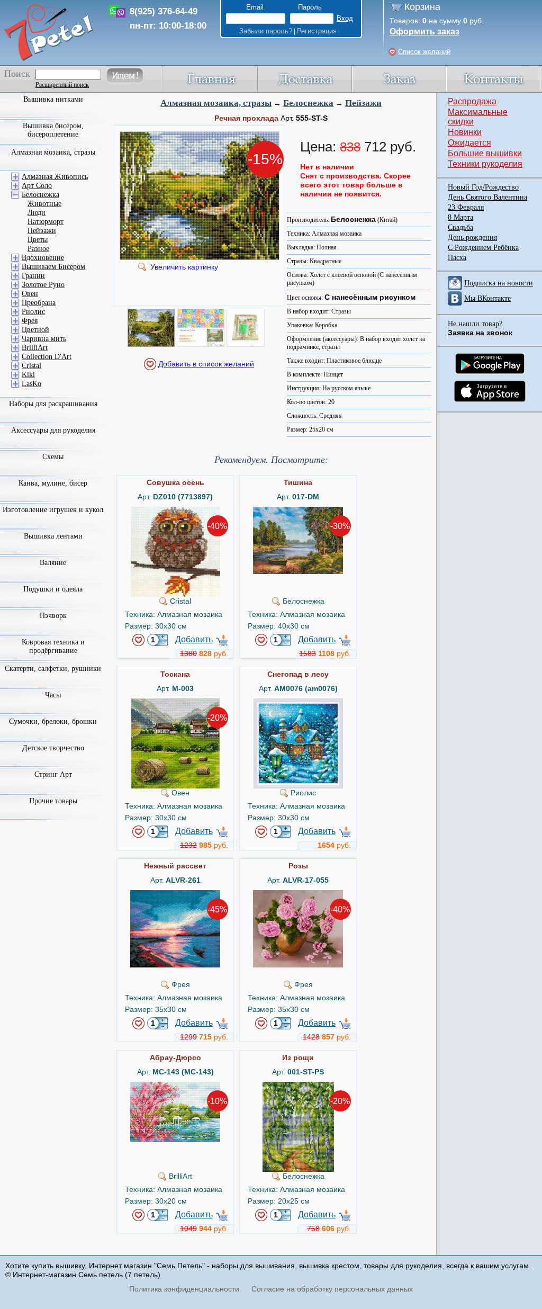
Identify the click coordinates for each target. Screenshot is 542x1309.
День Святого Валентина (487, 197)
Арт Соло (37, 186)
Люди (37, 213)
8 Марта (460, 217)
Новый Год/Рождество (483, 187)
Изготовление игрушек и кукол (53, 510)
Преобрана (39, 303)
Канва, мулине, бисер (53, 483)
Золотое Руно (43, 285)
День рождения (472, 237)
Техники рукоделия (485, 163)
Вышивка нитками (53, 99)
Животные (44, 204)
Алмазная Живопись (55, 177)
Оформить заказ (424, 31)
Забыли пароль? (265, 31)
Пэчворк (53, 616)
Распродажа (472, 101)
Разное (38, 249)
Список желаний (424, 52)
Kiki (28, 375)
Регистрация (317, 31)
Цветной (35, 330)
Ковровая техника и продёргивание (53, 646)
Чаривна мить (44, 339)
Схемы (53, 457)
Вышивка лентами (53, 536)
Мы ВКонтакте (487, 298)
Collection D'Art (46, 357)
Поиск (17, 73)
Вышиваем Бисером (53, 267)
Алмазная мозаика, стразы (216, 103)
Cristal (31, 366)
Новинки (465, 132)
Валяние (53, 563)
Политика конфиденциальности (184, 1289)
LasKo (31, 384)
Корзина (422, 7)
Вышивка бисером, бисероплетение (53, 130)
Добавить (194, 639)
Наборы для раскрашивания (53, 404)
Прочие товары (53, 801)
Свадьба (460, 227)
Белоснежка (308, 103)
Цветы (38, 240)
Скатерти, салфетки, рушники (53, 669)
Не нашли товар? (475, 324)
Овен (30, 294)
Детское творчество (53, 748)
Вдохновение (43, 258)
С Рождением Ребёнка (483, 248)
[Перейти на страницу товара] (175, 511)
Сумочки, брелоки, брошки (53, 721)
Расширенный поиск (62, 84)
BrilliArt (35, 348)
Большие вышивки (485, 153)
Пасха (457, 258)
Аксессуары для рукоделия (53, 430)
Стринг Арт (53, 774)
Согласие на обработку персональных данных (332, 1289)
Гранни (33, 276)
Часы (53, 695)
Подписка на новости (498, 283)
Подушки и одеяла (53, 589)
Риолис (33, 312)
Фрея (30, 321)
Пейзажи (363, 103)
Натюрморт (46, 222)
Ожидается (469, 142)
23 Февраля (466, 207)
